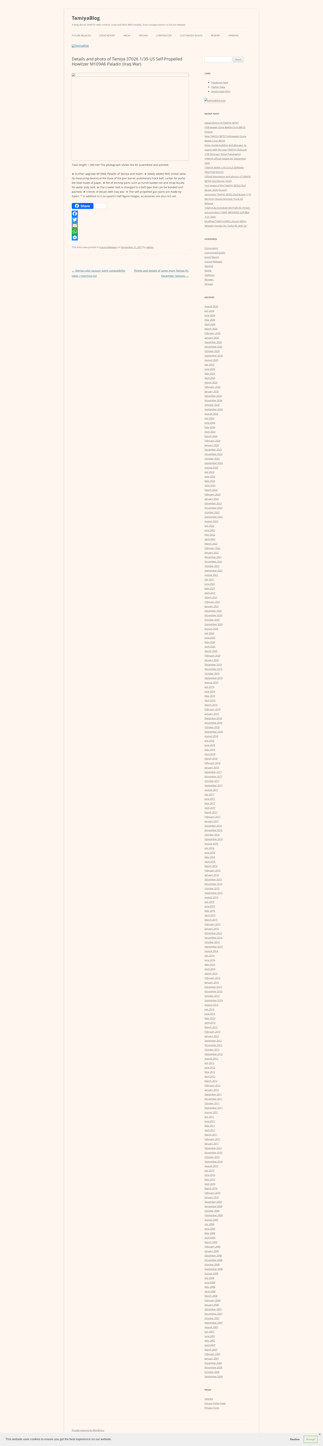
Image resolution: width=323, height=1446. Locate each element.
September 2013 (213, 1000)
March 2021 (210, 597)
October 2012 (211, 1049)
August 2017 (211, 790)
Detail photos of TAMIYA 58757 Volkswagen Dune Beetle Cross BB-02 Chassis (224, 127)
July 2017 (209, 794)
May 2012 (209, 1072)
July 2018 (209, 740)
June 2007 (209, 1336)
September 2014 (213, 946)
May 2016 (209, 857)
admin (149, 247)
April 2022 (209, 539)
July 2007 (209, 1331)
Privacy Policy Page (215, 1403)
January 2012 (211, 1090)
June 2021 (209, 584)
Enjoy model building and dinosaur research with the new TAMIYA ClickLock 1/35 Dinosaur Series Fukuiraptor (225, 149)
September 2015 (213, 893)
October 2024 (211, 405)
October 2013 (211, 996)
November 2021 (213, 561)
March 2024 (210, 436)
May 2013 (209, 1018)
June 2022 (209, 530)
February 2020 (212, 655)
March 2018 (210, 758)
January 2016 (211, 875)
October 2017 (211, 781)
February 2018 (212, 763)
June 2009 (209, 1228)
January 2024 (211, 445)
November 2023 (213, 454)
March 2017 (210, 812)
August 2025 (211, 360)
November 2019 (213, 669)
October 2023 (211, 458)
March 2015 (210, 919)
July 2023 (209, 472)
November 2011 (213, 1098)
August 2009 (211, 1219)
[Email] (130, 226)
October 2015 (211, 888)
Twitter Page (218, 87)
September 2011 (213, 1107)
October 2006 (211, 1372)
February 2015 (212, 924)
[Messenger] (130, 237)
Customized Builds (191, 35)
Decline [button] (295, 1439)
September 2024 (213, 409)
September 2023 (213, 463)
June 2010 (209, 1175)
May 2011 (209, 1125)
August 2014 (211, 951)
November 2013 (213, 991)
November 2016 (213, 830)
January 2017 (211, 821)
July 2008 (209, 1278)
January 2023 (211, 499)
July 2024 (209, 418)
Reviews (215, 35)
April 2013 (209, 1022)
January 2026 (211, 337)
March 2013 (210, 1027)
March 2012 (210, 1081)
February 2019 (212, 709)
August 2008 (211, 1273)
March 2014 (210, 973)
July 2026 (209, 310)
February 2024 (212, 440)
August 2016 (211, 843)
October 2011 (211, 1103)
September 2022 (213, 516)
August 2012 (211, 1058)
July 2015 (209, 901)
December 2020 (213, 610)
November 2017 (213, 776)
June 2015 (209, 906)
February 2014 (212, 978)
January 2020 (211, 660)
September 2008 (213, 1269)
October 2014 (211, 942)
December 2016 (213, 825)
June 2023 (209, 476)
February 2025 (212, 387)
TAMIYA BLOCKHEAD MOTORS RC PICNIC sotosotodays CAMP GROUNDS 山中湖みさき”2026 (227, 212)
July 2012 (209, 1063)
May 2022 (209, 534)
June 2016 (209, 852)
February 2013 (212, 1031)
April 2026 (209, 324)
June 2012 (209, 1067)
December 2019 (213, 664)
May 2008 (209, 1287)
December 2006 (213, 1363)
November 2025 (213, 346)
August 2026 (211, 306)
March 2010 (210, 1188)
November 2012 (213, 1045)
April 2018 (209, 754)
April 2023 (209, 485)
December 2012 (213, 1040)
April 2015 (209, 915)
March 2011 (210, 1134)
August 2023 (211, 467)
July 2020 (209, 633)
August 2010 (211, 1166)
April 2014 (209, 969)
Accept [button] (310, 1439)
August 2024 (211, 413)
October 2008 (211, 1264)
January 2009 (211, 1251)
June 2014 (209, 960)
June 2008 (209, 1282)
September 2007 (213, 1322)
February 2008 (212, 1300)
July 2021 (209, 579)
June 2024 (209, 422)
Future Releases (81, 35)
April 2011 (209, 1130)
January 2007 (211, 1358)
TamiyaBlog (86, 18)
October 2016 (211, 834)
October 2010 (211, 1157)
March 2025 (210, 382)
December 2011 (213, 1094)
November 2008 (213, 1260)
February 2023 (212, 494)
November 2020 (213, 615)
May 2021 (209, 588)
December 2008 (213, 1255)
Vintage (143, 35)
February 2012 (212, 1085)
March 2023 (210, 490)
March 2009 (210, 1242)
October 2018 (211, 727)
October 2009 (211, 1210)
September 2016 (213, 839)
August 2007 (211, 1327)
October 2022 (211, 512)
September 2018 (213, 731)
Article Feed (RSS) (220, 91)
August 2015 (211, 897)
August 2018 (211, 736)
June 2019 (209, 691)
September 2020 (213, 624)
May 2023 (209, 481)
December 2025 (213, 342)
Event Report (107, 35)
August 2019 (211, 682)
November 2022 (213, 507)
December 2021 (213, 557)
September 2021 (213, 570)
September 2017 (213, 785)
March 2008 (210, 1296)
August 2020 (211, 628)
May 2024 (209, 427)
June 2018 (209, 745)
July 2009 (209, 1224)
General (208, 266)
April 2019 (209, 700)
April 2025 (209, 378)
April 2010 (209, 1184)
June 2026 (209, 315)
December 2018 (213, 718)
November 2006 (213, 1367)
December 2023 (213, 449)
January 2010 (211, 1197)
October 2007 (211, 1318)
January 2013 (211, 1036)
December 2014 (213, 933)
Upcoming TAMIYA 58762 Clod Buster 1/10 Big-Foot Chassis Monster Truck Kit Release (227, 199)
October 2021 (211, 566)
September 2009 (213, 1215)
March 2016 (210, 866)
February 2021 (212, 602)
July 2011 (209, 1116)
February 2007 (212, 1354)
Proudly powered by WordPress (88, 1430)
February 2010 (212, 1193)
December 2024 (213, 396)
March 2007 (210, 1349)
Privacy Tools (211, 1407)
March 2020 (210, 651)
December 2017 (213, 772)
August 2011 (211, 1112)
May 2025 (209, 373)
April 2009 (209, 1237)
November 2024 (213, 400)
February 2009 (212, 1246)
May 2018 (209, 749)
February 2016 (212, 870)
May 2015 (209, 910)
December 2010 (213, 1148)
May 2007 (209, 1340)
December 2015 (213, 879)
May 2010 (209, 1179)
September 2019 (213, 678)
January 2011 (211, 1143)
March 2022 (210, 543)
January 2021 (211, 606)
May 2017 (209, 803)
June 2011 (209, 1121)
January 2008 (211, 1304)
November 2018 (213, 722)
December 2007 (213, 1309)
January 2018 (211, 767)
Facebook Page (219, 82)
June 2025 (209, 369)
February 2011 (212, 1139)
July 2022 (209, 525)
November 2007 (213, 1313)
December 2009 (213, 1201)
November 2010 (213, 1152)
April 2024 (209, 431)
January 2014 (211, 982)
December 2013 (213, 987)
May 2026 (209, 319)
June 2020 (209, 637)
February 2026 (212, 333)
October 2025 (211, 351)
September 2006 (213, 1376)
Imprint (208, 1398)
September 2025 (213, 355)
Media (126, 35)
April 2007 (209, 1345)
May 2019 (209, 696)
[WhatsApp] (130, 232)
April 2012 (209, 1076)
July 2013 (209, 1009)
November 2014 (213, 937)
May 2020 (209, 642)
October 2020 (211, 619)
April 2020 (209, 646)
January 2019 (211, 713)
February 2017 (212, 816)
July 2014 (209, 955)
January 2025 (211, 391)
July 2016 (209, 848)
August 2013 (211, 1004)
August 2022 (211, 521)
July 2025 (209, 364)
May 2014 (209, 964)
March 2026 (210, 328)
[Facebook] (130, 214)
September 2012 (213, 1054)
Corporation (164, 35)
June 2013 (209, 1013)
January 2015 (211, 928)
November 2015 (213, 884)
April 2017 (209, 807)
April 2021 (209, 593)
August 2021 (211, 575)
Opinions (233, 35)
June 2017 (209, 799)
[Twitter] (130, 220)
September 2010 (213, 1161)
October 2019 (211, 673)
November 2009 (213, 1206)
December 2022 (213, 503)
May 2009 (209, 1233)
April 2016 (209, 861)
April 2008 (209, 1291)
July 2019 (209, 687)
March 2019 (210, 704)
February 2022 (212, 548)
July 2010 (209, 1170)
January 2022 (211, 552)
